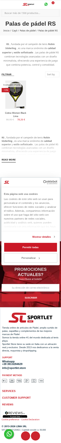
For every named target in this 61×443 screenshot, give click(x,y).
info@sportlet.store (14, 368)
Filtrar (6, 74)
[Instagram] (35, 436)
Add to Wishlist (21, 86)
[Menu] (3, 4)
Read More (9, 159)
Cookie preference (10, 419)
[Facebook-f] (25, 436)
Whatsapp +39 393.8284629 (12, 362)
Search (55, 13)
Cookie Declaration (30, 419)
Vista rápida (21, 92)
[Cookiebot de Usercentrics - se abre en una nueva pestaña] (43, 182)
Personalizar (28, 258)
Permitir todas (30, 247)
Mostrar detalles (41, 236)
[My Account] (57, 4)
